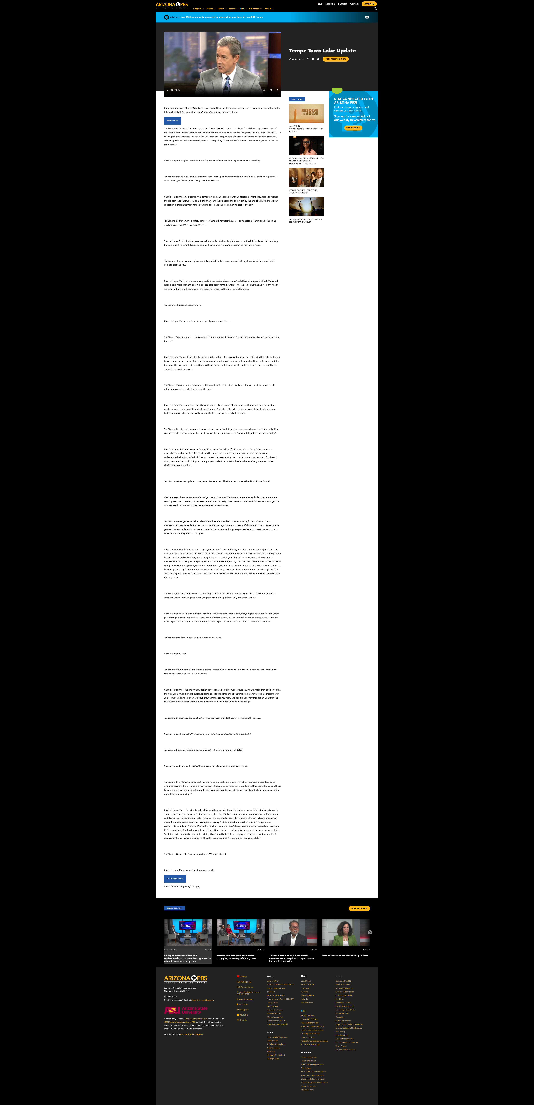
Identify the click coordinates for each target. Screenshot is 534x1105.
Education (306, 1052)
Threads (243, 1020)
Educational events (308, 1061)
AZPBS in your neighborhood (312, 1064)
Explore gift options (343, 1021)
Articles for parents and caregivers (314, 1041)
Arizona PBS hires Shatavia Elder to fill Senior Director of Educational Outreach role (306, 161)
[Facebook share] (309, 58)
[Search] (374, 8)
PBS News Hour (307, 1003)
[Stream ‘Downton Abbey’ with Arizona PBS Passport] (306, 169)
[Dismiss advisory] (367, 17)
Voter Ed (304, 999)
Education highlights (309, 1057)
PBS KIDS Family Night (309, 1023)
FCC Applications (245, 987)
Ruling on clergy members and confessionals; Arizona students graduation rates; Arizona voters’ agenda (187, 958)
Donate (243, 976)
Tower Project (341, 1046)
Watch (270, 976)
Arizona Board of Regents (191, 1034)
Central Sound (272, 1041)
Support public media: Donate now (349, 1024)
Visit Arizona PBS (342, 1013)
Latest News (306, 981)
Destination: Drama (274, 1010)
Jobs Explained (272, 1006)
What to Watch (273, 981)
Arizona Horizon (307, 984)
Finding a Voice (273, 1059)
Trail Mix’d (271, 992)
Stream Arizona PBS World (277, 1024)
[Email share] (319, 58)
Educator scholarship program (313, 1079)
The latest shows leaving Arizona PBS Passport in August (305, 220)
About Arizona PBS (343, 984)
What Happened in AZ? (276, 995)
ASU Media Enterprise (173, 1022)
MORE (358, 908)
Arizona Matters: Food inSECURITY (280, 999)
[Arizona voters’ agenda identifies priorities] (346, 920)
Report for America (308, 1086)
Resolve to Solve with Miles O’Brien (280, 984)
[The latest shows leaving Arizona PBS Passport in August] (306, 198)
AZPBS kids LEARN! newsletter (312, 1026)
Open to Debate (307, 995)
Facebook (243, 1004)
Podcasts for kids (307, 1037)
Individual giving (342, 1035)
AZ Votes (304, 992)
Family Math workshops (310, 1044)
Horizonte (305, 988)
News (303, 976)
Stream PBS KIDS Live (309, 1019)
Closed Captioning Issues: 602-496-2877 (249, 993)
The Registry (306, 1068)
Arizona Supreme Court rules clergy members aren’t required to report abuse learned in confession (291, 958)
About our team (307, 1090)
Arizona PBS (189, 1022)
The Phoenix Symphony (276, 1044)
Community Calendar (344, 995)
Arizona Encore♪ (273, 1048)
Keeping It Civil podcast (276, 1055)
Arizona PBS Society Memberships (349, 1028)
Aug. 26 (294, 126)
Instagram (244, 1009)
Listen (270, 1032)
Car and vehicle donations (346, 1050)
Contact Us (340, 1017)
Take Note (271, 1051)
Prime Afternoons (274, 1013)
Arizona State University (196, 1019)
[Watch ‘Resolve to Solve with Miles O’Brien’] (306, 105)
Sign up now (352, 128)
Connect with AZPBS (343, 981)
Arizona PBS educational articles (313, 1072)
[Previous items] (164, 932)
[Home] (172, 5)
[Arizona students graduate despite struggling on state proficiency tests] (241, 920)
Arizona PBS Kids (307, 1016)
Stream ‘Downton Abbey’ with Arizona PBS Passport (303, 191)
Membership (340, 1032)
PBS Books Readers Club (345, 1006)
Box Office (340, 999)
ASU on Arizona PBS (274, 1017)
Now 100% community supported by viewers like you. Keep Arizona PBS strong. (222, 17)
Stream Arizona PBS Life (276, 1021)
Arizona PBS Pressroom (345, 992)
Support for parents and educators (314, 1082)
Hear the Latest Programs (277, 1037)
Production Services (343, 1003)
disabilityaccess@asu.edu (202, 1000)
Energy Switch (272, 1003)
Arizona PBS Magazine (344, 988)
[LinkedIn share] (314, 58)
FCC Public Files (244, 981)
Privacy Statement (245, 999)
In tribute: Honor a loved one (347, 1042)
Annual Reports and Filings (346, 1010)
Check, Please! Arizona (276, 988)
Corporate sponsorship (344, 1039)
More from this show (336, 59)
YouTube (243, 1014)
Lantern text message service (312, 1030)
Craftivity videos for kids (310, 1034)
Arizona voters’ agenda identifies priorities (345, 955)
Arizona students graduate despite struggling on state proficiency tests (236, 957)
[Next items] (370, 932)
